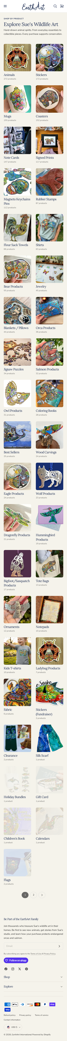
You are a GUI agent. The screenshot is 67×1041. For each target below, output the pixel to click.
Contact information (12, 1020)
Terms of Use (36, 953)
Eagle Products (14, 493)
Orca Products (45, 328)
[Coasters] (49, 99)
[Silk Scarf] (49, 738)
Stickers (41, 75)
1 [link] (25, 894)
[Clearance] (17, 738)
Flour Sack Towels (16, 245)
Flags (7, 880)
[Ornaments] (17, 609)
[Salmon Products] (49, 352)
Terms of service (41, 1015)
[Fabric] (17, 692)
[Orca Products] (49, 310)
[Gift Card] (49, 779)
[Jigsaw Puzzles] (17, 352)
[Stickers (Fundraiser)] (49, 692)
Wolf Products (45, 493)
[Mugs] (17, 99)
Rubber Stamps (46, 199)
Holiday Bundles (15, 797)
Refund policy (9, 1015)
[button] (5, 6)
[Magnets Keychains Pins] (17, 182)
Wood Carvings (46, 452)
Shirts (40, 245)
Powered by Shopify (41, 1034)
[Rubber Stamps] (49, 182)
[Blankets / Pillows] (17, 310)
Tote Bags (42, 581)
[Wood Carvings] (49, 435)
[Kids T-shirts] (17, 651)
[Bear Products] (17, 269)
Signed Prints (45, 157)
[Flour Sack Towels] (17, 227)
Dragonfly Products (17, 535)
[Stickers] (49, 57)
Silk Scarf (42, 755)
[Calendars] (49, 821)
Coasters (42, 116)
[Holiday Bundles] (17, 779)
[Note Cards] (17, 140)
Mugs (7, 116)
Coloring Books (46, 411)
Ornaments (11, 627)
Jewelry (41, 286)
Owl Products (13, 411)
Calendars (43, 838)
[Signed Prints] (49, 140)
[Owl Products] (17, 393)
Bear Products (13, 286)
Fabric (8, 709)
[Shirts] (49, 227)
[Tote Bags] (49, 563)
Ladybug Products (48, 668)
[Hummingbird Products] (49, 517)
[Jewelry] (49, 269)
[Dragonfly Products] (17, 517)
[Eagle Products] (17, 476)
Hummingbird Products (45, 537)
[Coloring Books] (49, 393)
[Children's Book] (17, 821)
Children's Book (14, 838)
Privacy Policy (49, 953)
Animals (9, 75)
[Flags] (17, 862)
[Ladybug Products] (49, 651)
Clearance (10, 755)
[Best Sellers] (17, 435)
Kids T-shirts (12, 668)
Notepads (42, 627)
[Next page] (41, 895)
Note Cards (11, 157)
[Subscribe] (59, 946)
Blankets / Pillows (16, 328)
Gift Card (42, 797)
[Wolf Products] (49, 476)
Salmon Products (47, 369)
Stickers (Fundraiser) (44, 711)
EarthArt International (22, 1034)
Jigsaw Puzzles (14, 369)
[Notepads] (49, 609)
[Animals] (17, 57)
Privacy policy (25, 1015)
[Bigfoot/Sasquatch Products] (17, 563)
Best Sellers (11, 452)
